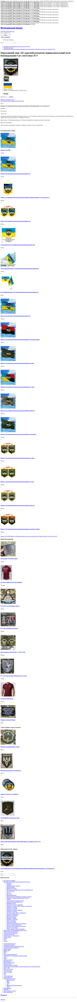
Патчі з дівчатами (11, 921)
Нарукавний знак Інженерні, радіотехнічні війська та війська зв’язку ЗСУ (21, 841)
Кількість (3, 97)
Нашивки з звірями (11, 918)
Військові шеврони (8, 47)
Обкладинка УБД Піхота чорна (9, 558)
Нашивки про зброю (12, 908)
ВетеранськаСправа (11, 27)
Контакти (11, 31)
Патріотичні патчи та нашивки (14, 904)
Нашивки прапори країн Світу (14, 902)
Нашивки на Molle (11, 922)
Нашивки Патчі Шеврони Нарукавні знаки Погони (17, 46)
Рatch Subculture (11, 887)
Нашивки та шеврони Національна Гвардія (18, 898)
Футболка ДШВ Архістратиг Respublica (11, 582)
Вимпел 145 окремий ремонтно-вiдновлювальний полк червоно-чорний (20, 529)
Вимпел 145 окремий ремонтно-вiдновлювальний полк (15, 221)
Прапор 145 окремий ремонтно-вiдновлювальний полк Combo (17, 387)
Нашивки (9, 884)
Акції (2, 31)
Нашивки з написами (12, 919)
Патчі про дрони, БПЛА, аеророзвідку (16, 912)
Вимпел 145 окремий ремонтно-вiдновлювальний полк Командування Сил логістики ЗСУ (25, 197)
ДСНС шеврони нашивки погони (15, 900)
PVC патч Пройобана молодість (9, 628)
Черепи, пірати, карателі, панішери (16, 929)
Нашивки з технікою (12, 907)
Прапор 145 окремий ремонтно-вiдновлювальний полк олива (17, 363)
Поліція (9, 899)
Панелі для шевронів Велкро (14, 925)
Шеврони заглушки (12, 888)
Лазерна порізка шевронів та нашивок (16, 923)
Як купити (6, 31)
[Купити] (1, 202)
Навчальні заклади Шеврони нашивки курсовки (19, 896)
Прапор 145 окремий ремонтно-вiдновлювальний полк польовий (18, 434)
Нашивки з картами (12, 911)
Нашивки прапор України (13, 886)
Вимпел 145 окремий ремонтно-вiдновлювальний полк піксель (18, 505)
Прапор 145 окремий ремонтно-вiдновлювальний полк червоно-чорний (20, 339)
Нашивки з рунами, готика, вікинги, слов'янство (19, 906)
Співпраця (3, 999)
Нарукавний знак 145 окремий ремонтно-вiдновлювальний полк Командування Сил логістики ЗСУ (29, 49)
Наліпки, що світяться (12, 927)
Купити (11, 97)
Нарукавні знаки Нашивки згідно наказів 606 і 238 (20, 890)
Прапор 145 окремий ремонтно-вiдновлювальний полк (15, 173)
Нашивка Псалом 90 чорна (8, 720)
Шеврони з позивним (12, 915)
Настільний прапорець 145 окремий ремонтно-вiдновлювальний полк (19, 292)
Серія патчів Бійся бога (12, 914)
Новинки (9, 883)
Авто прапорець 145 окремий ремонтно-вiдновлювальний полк (18, 244)
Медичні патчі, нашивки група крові (16, 926)
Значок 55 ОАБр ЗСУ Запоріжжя (9, 794)
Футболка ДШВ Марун (7, 698)
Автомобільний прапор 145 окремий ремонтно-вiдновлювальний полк (20, 268)
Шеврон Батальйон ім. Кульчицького (11, 770)
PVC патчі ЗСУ (11, 891)
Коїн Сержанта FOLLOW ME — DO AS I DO (13, 652)
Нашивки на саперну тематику (14, 910)
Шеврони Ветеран (11, 917)
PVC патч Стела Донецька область (10, 606)
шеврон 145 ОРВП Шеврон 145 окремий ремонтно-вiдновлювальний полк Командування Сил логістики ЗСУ (29, 536)
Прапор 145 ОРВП (6, 150)
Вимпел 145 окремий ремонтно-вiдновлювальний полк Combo (17, 458)
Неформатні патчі (11, 903)
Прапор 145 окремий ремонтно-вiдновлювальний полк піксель (18, 410)
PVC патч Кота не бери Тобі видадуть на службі (14, 675)
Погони (9, 892)
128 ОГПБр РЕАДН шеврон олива (10, 818)
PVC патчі (9, 894)
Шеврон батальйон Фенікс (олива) (10, 746)
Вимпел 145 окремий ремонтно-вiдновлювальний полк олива (17, 481)
